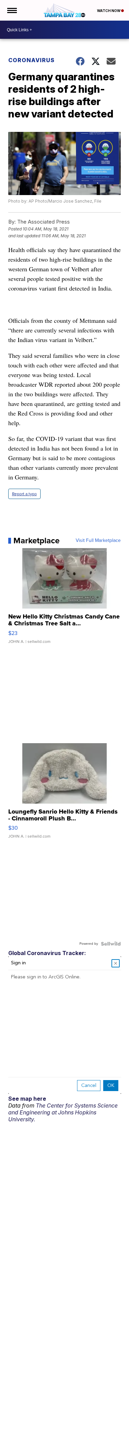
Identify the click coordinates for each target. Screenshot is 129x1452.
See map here (27, 1098)
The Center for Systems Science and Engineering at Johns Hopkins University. (63, 1112)
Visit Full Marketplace (98, 540)
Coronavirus (31, 60)
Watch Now (109, 11)
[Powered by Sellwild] (111, 943)
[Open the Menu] (11, 10)
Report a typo (24, 494)
